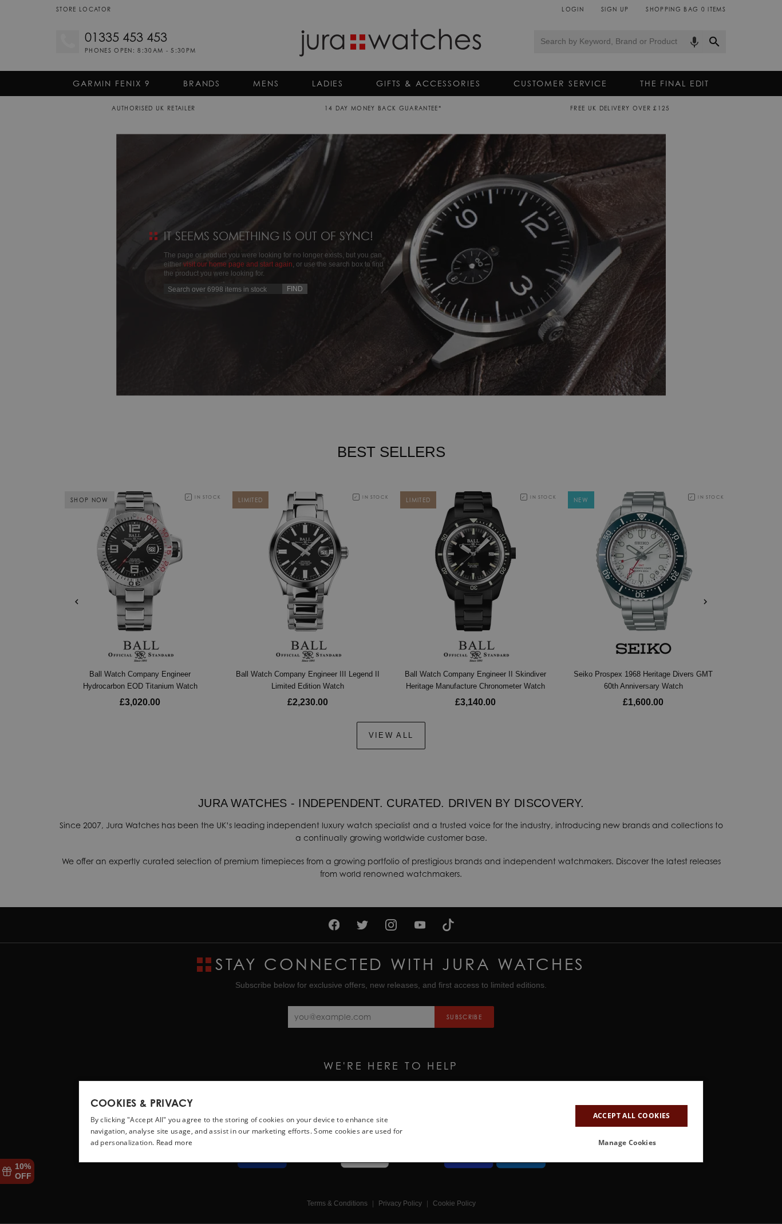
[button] (631, 1143)
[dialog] (391, 1121)
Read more (174, 1142)
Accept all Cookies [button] (631, 1115)
